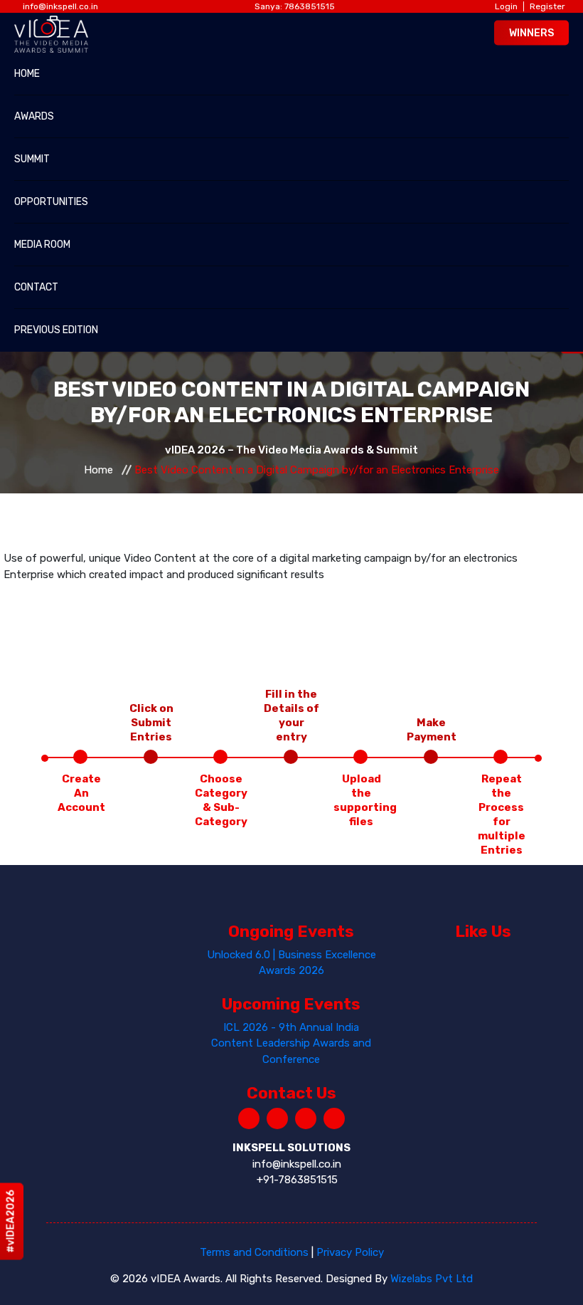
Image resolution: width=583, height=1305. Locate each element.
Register (547, 6)
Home (27, 74)
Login (506, 6)
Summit (32, 159)
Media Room (42, 245)
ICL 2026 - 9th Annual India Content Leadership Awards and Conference (291, 1043)
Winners (531, 32)
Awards (34, 116)
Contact (36, 287)
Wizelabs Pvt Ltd (431, 1278)
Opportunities (51, 202)
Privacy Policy (350, 1252)
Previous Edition (56, 330)
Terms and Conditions (254, 1252)
